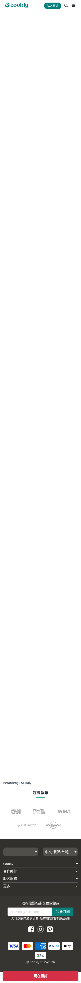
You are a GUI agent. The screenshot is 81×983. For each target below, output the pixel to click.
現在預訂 (41, 976)
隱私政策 (64, 918)
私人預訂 (52, 6)
